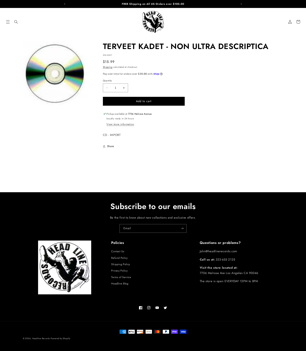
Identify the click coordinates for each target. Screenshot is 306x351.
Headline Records (41, 338)
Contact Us (117, 251)
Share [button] (110, 146)
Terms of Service (121, 277)
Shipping (107, 67)
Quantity (107, 80)
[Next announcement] (241, 4)
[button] (8, 22)
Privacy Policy (119, 271)
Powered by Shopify (60, 338)
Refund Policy (119, 258)
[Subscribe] (182, 228)
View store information (120, 124)
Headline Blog (119, 284)
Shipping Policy (120, 264)
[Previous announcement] (65, 4)
